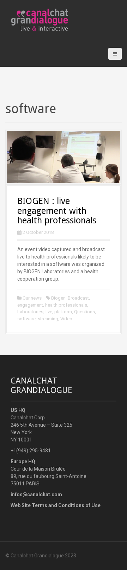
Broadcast (78, 298)
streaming (48, 318)
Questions (84, 311)
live (49, 311)
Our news (32, 298)
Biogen (58, 298)
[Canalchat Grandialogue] (57, 20)
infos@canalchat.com (36, 494)
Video (66, 318)
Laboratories (30, 311)
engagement (30, 305)
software (26, 318)
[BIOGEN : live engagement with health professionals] (63, 156)
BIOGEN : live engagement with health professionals (56, 210)
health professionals (66, 305)
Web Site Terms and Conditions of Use (56, 505)
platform (63, 311)
